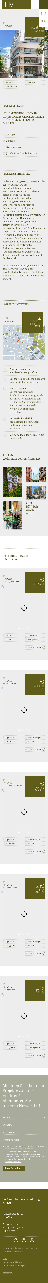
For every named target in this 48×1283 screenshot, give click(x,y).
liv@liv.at (10, 1230)
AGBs (5, 1259)
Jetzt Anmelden (13, 1168)
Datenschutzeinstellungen (14, 1265)
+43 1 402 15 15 (13, 1224)
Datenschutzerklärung (13, 1162)
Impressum (8, 1273)
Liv (9, 5)
